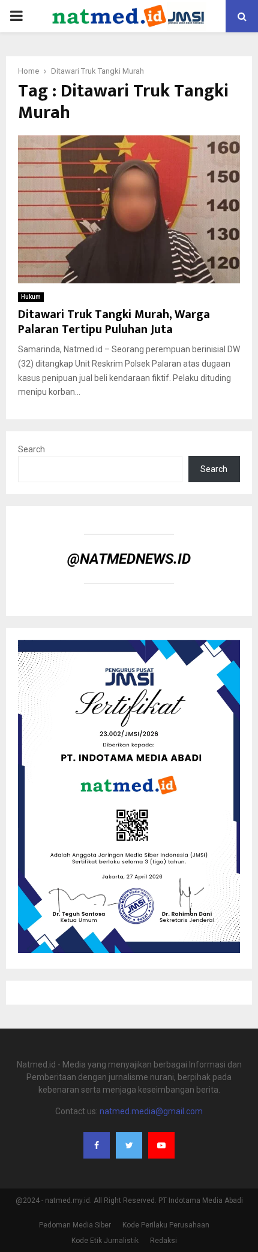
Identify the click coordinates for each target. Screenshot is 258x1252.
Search (31, 449)
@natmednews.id (129, 559)
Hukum (31, 297)
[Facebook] (96, 1145)
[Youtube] (161, 1145)
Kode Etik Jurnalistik (105, 1240)
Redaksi (163, 1240)
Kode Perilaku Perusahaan (165, 1225)
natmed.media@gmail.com (151, 1111)
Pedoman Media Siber (75, 1225)
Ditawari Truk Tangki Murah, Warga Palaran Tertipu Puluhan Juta (114, 322)
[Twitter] (129, 1145)
